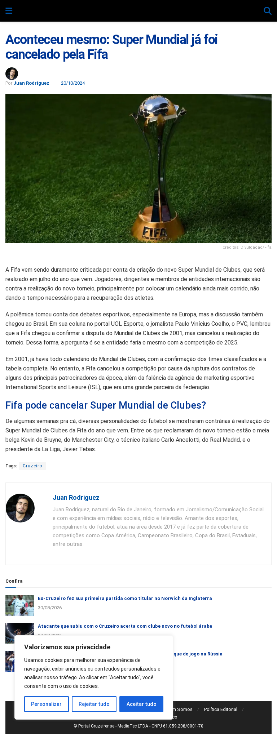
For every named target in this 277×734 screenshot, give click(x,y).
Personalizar (46, 704)
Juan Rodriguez (31, 83)
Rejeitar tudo (94, 704)
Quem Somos (178, 709)
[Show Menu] (8, 11)
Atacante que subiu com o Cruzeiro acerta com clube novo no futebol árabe (125, 626)
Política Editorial (220, 709)
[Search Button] (268, 11)
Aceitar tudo (142, 704)
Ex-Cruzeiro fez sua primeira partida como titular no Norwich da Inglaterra (125, 598)
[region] (93, 677)
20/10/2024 (73, 83)
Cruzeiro (32, 465)
